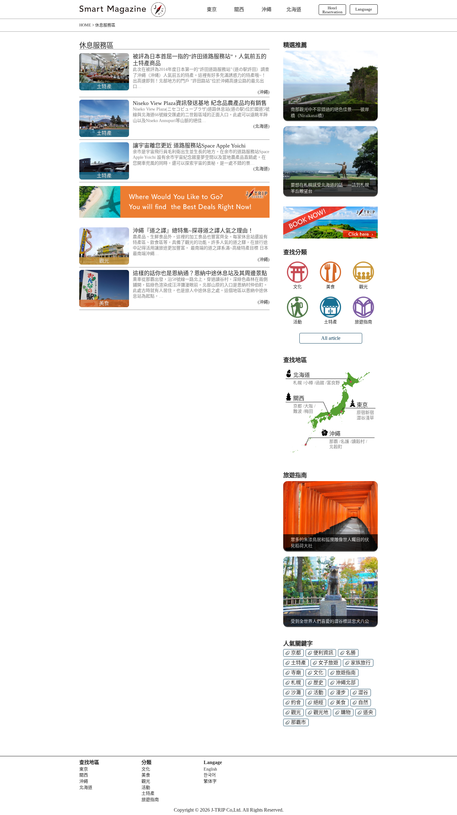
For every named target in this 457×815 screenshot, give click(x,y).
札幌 (296, 682)
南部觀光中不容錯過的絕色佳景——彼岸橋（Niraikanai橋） (330, 112)
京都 (296, 652)
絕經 (318, 702)
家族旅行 (361, 662)
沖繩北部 (346, 682)
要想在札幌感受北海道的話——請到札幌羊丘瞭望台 (330, 188)
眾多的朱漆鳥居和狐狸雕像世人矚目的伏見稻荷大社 (330, 542)
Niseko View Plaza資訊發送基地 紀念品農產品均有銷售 (200, 103)
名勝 (351, 652)
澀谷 (363, 692)
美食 (330, 287)
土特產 (330, 322)
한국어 (210, 775)
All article (330, 338)
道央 (368, 712)
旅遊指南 (363, 322)
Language (363, 9)
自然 (363, 702)
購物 (346, 712)
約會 (296, 702)
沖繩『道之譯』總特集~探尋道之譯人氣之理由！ (193, 231)
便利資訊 (323, 652)
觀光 (363, 287)
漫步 (341, 692)
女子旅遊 (328, 662)
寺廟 (296, 672)
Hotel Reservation (332, 10)
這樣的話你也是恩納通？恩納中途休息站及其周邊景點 (200, 273)
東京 (212, 9)
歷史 (318, 682)
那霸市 (298, 722)
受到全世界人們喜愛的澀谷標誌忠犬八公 (330, 621)
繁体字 (210, 781)
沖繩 (266, 9)
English (210, 769)
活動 (297, 322)
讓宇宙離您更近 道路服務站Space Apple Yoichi (189, 146)
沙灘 (296, 692)
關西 (239, 9)
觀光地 (320, 712)
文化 (297, 287)
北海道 (293, 9)
